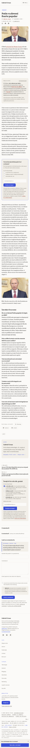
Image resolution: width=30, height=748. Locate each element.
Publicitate (4, 650)
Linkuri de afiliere (21, 716)
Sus (27, 719)
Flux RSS (4, 688)
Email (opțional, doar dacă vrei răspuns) (11, 576)
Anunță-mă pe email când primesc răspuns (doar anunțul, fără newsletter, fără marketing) (15, 583)
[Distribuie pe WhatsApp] (2, 23)
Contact (3, 653)
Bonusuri (4, 656)
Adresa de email (7, 501)
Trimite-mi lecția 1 (9, 185)
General (4, 10)
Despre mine (5, 643)
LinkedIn (15, 428)
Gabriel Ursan (6, 3)
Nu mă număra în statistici (17, 723)
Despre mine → (21, 454)
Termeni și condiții (17, 714)
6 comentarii (16, 21)
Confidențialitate (18, 712)
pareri (4, 434)
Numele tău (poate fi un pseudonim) (10, 553)
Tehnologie (4, 664)
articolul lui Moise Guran (14, 47)
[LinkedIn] (10, 635)
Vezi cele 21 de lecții (15, 745)
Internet (4, 668)
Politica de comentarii (8, 716)
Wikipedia (5, 454)
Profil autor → (13, 454)
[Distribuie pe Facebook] (5, 23)
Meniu (26, 2)
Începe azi (5, 702)
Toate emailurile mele (7, 706)
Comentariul (5, 560)
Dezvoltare (4, 675)
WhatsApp (19, 424)
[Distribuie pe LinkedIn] (8, 23)
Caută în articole (5, 685)
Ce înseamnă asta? (23, 80)
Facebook (7, 428)
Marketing (4, 681)
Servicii (3, 646)
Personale (4, 678)
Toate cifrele (12, 727)
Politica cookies (6, 714)
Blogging (4, 671)
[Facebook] (3, 635)
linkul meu (4, 628)
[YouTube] (6, 635)
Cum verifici (5, 723)
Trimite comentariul (8, 597)
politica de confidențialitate (20, 518)
